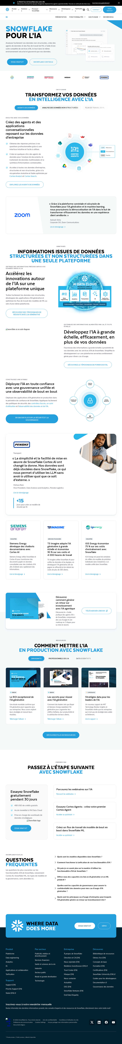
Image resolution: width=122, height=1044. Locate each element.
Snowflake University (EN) (103, 974)
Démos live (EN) (99, 958)
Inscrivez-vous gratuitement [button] (100, 3)
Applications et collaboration (17, 970)
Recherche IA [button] (108, 17)
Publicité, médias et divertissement (42, 954)
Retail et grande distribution (45, 976)
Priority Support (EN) (14, 989)
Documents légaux (19, 1025)
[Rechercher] (88, 10)
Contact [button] (96, 10)
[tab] (26, 107)
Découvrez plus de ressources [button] (61, 735)
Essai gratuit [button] (110, 9)
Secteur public (40, 972)
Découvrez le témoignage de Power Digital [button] (88, 364)
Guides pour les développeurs (104, 978)
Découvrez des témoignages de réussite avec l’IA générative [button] (26, 313)
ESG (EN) (67, 987)
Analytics (9, 962)
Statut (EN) (10, 993)
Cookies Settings (40, 1022)
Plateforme (10, 953)
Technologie (39, 981)
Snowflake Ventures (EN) (73, 991)
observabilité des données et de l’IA (33, 406)
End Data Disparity (71, 995)
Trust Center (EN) (70, 970)
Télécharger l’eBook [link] (17, 719)
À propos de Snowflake (73, 953)
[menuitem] (15, 10)
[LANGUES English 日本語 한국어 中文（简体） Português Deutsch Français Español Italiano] (84, 10)
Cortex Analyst (16, 176)
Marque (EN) (69, 974)
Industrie (38, 968)
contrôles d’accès (38, 403)
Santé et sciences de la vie (45, 964)
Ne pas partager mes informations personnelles (62, 1022)
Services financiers (42, 960)
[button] (119, 3)
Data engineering (12, 958)
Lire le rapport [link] (90, 719)
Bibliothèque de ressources (103, 953)
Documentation (99, 982)
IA (6, 966)
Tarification (10, 974)
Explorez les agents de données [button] (25, 184)
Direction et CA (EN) (72, 958)
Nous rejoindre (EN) (71, 962)
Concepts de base (100, 962)
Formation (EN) (99, 966)
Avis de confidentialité (50, 1020)
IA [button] (7, 17)
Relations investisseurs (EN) (75, 966)
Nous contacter (70, 978)
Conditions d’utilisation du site (68, 1020)
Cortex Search (30, 176)
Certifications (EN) (100, 970)
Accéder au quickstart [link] (64, 815)
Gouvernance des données (103, 987)
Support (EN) (11, 985)
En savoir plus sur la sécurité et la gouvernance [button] (32, 418)
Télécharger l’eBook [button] (95, 610)
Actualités (68, 982)
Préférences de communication (23, 1022)
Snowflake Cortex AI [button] (43, 61)
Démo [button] (104, 925)
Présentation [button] (60, 17)
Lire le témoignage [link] (56, 227)
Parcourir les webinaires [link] (65, 794)
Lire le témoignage (20, 492)
